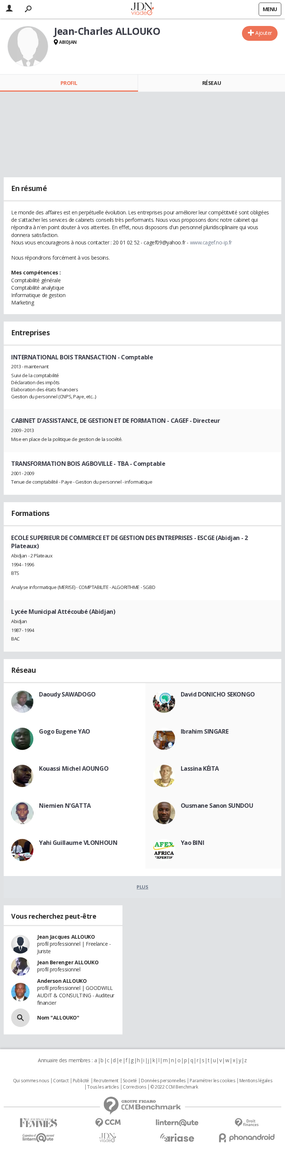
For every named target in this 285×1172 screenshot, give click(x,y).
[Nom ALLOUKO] (20, 1017)
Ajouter (263, 32)
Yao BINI (192, 843)
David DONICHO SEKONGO (218, 694)
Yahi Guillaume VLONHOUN (78, 843)
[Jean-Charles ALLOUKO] (27, 46)
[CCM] (107, 1122)
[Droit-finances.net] (246, 1122)
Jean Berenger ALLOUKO (67, 962)
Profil (68, 82)
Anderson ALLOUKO (61, 980)
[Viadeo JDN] (107, 1137)
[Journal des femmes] (38, 1122)
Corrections (134, 1087)
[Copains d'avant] (38, 1137)
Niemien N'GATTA (65, 805)
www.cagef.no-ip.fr (211, 242)
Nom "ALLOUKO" (58, 1017)
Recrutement (106, 1080)
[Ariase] (177, 1137)
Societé (130, 1080)
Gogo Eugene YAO (64, 731)
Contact (60, 1080)
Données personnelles (163, 1080)
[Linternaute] (177, 1122)
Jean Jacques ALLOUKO (66, 936)
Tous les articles (102, 1087)
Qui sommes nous (31, 1080)
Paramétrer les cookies (212, 1080)
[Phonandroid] (246, 1137)
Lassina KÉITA (200, 768)
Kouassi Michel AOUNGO (73, 768)
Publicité (81, 1080)
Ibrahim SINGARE (205, 731)
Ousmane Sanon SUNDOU (217, 805)
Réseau (211, 82)
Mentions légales (255, 1080)
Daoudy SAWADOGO (67, 694)
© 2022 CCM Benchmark (174, 1087)
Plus (142, 886)
